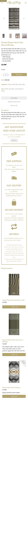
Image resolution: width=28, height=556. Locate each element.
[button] (14, 351)
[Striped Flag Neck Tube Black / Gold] (14, 284)
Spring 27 (20, 89)
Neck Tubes (22, 84)
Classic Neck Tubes (13, 84)
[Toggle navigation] (25, 3)
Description (14, 98)
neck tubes (11, 89)
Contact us (14, 140)
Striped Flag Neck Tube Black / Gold (13, 300)
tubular (3, 91)
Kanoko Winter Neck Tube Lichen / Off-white (12, 341)
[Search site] (2, 3)
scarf (16, 89)
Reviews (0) (14, 105)
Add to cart (19, 74)
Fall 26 (6, 89)
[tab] (14, 98)
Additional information (14, 102)
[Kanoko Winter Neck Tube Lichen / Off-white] (14, 324)
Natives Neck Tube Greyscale (11, 387)
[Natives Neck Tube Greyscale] (14, 372)
